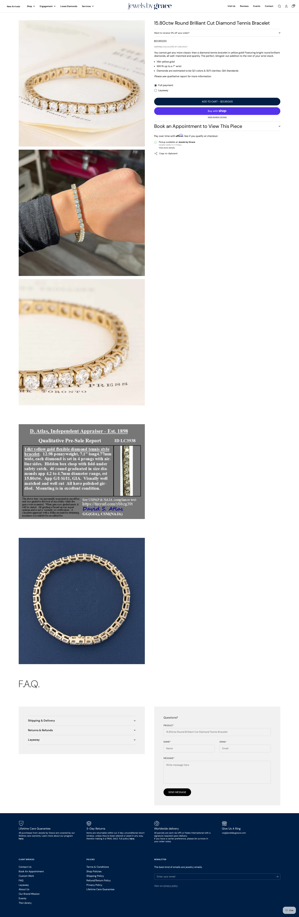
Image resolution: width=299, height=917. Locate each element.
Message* (169, 758)
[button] (279, 6)
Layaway (163, 90)
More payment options (217, 117)
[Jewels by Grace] (149, 6)
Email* (223, 742)
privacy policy (171, 885)
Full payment (165, 85)
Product (168, 725)
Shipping (158, 47)
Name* (167, 742)
